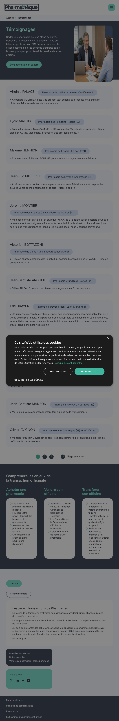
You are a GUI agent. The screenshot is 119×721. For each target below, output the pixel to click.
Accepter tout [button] (89, 371)
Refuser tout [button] (58, 371)
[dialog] (59, 360)
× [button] (108, 338)
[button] (28, 380)
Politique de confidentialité (68, 362)
